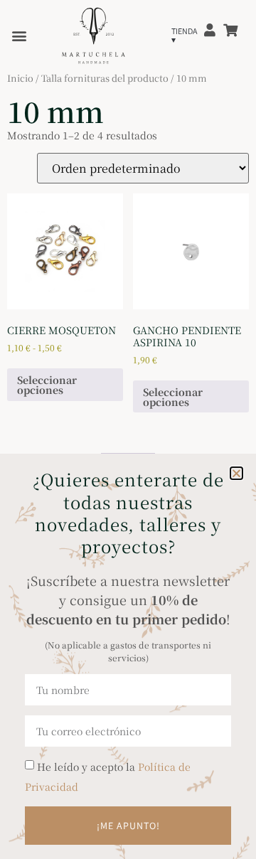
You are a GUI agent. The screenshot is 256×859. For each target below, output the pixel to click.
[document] (128, 429)
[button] (236, 473)
